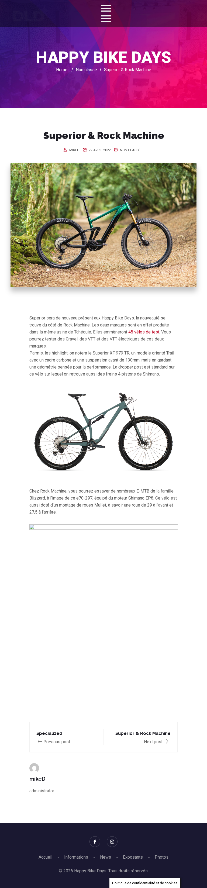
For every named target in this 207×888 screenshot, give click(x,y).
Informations (76, 857)
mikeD (74, 150)
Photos (161, 857)
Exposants (133, 857)
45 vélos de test (143, 332)
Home (61, 69)
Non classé (130, 150)
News (105, 857)
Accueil (45, 857)
